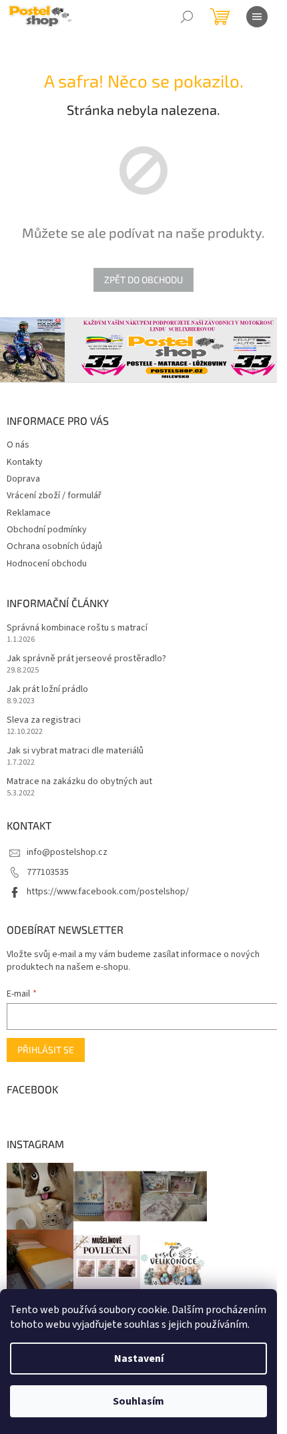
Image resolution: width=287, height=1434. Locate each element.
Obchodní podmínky (47, 529)
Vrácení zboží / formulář (54, 495)
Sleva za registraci (44, 720)
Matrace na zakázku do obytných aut (79, 781)
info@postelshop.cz (67, 852)
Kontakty (25, 462)
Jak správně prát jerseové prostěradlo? (86, 659)
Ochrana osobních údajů (54, 546)
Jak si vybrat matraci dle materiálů (75, 751)
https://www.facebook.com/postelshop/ (108, 891)
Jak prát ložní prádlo (47, 689)
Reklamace (29, 513)
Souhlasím (138, 1401)
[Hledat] (187, 16)
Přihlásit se (45, 1049)
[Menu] (257, 16)
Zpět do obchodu (143, 279)
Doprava (23, 479)
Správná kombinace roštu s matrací (77, 628)
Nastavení (139, 1358)
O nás (18, 445)
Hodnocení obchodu (47, 563)
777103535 (48, 872)
